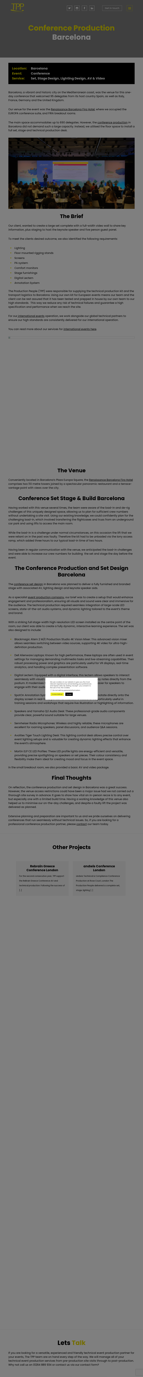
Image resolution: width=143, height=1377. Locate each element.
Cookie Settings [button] (57, 694)
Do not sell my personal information (66, 690)
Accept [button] (69, 694)
